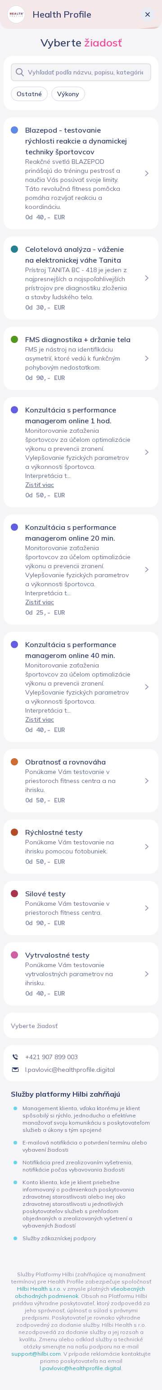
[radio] (29, 94)
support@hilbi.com (36, 1353)
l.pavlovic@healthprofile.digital (80, 1368)
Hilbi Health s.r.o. (39, 1288)
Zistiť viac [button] (39, 485)
